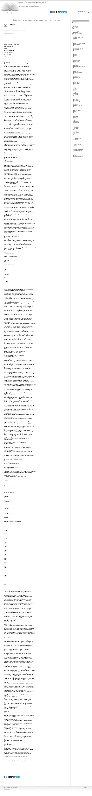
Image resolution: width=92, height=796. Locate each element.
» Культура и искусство (77, 82)
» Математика (75, 88)
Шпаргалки (9, 12)
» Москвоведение (76, 95)
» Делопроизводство (76, 60)
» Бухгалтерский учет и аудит (78, 48)
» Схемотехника (76, 122)
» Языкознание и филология (78, 156)
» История (75, 68)
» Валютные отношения (77, 49)
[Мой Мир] (54, 12)
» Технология (75, 128)
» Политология (75, 104)
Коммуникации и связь (12, 783)
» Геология (75, 55)
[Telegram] (66, 12)
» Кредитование (76, 76)
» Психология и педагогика (78, 109)
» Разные (74, 111)
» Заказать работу (75, 27)
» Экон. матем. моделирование (78, 146)
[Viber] (60, 12)
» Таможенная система (77, 123)
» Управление (75, 135)
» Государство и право (77, 58)
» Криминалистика (76, 77)
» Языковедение (76, 155)
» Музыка (74, 96)
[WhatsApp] (62, 12)
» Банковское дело (76, 42)
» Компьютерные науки (77, 73)
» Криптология (75, 79)
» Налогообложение (76, 99)
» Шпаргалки (74, 22)
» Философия (75, 139)
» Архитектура (75, 39)
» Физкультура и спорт (77, 138)
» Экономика (75, 148)
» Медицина (75, 89)
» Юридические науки (77, 154)
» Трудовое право (76, 132)
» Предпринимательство (77, 105)
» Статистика (75, 118)
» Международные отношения (78, 92)
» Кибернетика (75, 71)
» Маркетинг (75, 87)
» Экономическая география (78, 149)
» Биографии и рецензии (76, 31)
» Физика (74, 137)
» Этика (74, 152)
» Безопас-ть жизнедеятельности (79, 43)
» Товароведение (76, 129)
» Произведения (76, 106)
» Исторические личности (77, 67)
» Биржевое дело (76, 45)
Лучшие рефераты (14, 787)
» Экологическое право (77, 144)
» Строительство (76, 121)
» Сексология (75, 116)
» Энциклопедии (75, 26)
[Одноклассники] (53, 12)
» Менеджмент (75, 93)
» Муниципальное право (77, 98)
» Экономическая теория (77, 150)
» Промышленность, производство (79, 107)
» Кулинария (75, 81)
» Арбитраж (75, 38)
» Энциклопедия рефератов (77, 34)
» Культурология (76, 83)
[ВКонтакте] (51, 12)
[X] (56, 12)
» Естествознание (76, 61)
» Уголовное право (76, 134)
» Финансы (75, 140)
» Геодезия (75, 54)
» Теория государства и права (78, 124)
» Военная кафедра (76, 51)
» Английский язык (75, 30)
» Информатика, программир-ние (79, 66)
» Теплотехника (76, 127)
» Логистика (75, 86)
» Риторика (75, 115)
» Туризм (74, 133)
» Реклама (74, 112)
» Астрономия (75, 40)
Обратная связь (86, 787)
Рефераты (4, 12)
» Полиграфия (75, 103)
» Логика (74, 84)
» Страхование (75, 120)
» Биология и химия (76, 44)
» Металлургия (75, 94)
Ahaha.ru (87, 789)
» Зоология (75, 64)
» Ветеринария (75, 50)
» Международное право (77, 90)
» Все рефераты (74, 23)
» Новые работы (75, 25)
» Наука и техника (76, 100)
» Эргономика (75, 151)
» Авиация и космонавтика (78, 36)
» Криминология (76, 78)
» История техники (76, 70)
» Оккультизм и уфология (77, 101)
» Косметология (75, 75)
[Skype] (64, 12)
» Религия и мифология (77, 114)
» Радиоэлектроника (76, 110)
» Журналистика (76, 62)
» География (75, 53)
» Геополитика (75, 56)
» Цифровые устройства (77, 143)
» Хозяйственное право (77, 142)
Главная (5, 787)
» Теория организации (77, 126)
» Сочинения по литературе (77, 33)
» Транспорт (75, 131)
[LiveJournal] (58, 12)
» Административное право (78, 37)
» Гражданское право (76, 59)
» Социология (75, 117)
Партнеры (8, 787)
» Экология (75, 145)
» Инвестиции (75, 65)
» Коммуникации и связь (77, 72)
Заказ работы (14, 12)
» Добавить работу (75, 28)
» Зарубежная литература (76, 32)
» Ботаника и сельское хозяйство (79, 47)
